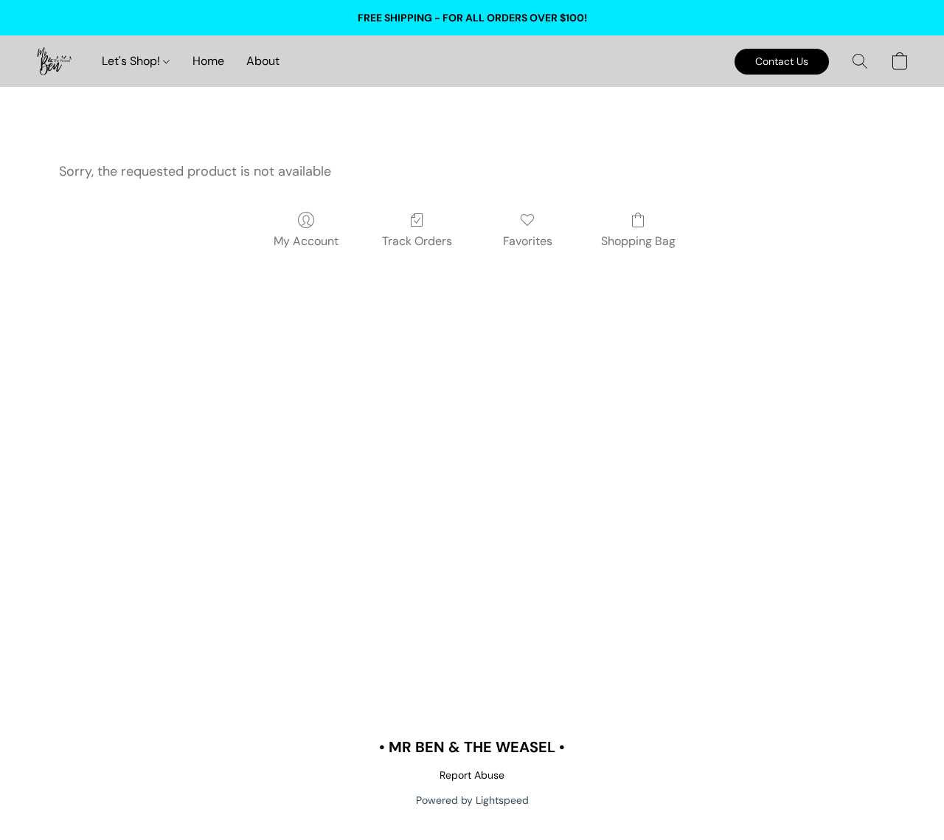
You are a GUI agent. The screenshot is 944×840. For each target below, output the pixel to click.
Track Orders (417, 241)
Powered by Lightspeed (472, 800)
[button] (53, 61)
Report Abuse (472, 775)
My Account (306, 241)
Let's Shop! (132, 61)
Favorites (527, 241)
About (263, 61)
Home (208, 61)
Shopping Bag (638, 241)
